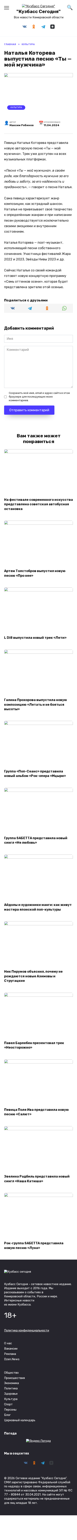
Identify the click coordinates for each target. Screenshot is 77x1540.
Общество (11, 1372)
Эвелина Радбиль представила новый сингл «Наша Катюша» (37, 1178)
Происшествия (14, 1378)
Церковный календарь (19, 1420)
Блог (7, 1415)
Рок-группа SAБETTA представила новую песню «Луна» (33, 1245)
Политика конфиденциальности (26, 1330)
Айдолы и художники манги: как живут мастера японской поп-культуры (38, 907)
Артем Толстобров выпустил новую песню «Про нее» (35, 573)
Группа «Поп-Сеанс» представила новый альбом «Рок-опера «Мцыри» (35, 773)
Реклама (10, 1354)
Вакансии (10, 1348)
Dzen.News (12, 1359)
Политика (11, 1388)
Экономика (11, 1383)
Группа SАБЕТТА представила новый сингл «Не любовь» (35, 840)
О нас (8, 1343)
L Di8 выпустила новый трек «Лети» (35, 638)
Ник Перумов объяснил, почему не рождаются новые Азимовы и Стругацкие (33, 976)
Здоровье (11, 1394)
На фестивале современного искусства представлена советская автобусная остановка (38, 504)
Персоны (10, 1409)
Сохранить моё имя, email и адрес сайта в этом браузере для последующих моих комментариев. (39, 396)
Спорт (8, 1404)
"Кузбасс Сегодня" (38, 11)
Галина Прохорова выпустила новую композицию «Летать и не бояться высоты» (35, 704)
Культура (16, 107)
